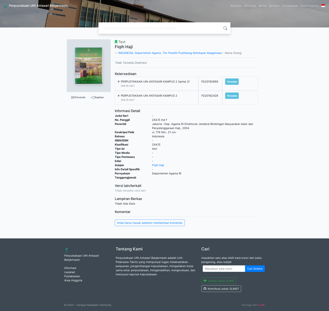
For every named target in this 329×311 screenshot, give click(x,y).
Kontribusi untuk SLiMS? (223, 288)
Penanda (80, 97)
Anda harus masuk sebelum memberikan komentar (149, 222)
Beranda (236, 5)
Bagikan (99, 97)
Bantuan (274, 5)
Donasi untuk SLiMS (221, 281)
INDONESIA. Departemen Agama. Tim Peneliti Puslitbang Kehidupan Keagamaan (170, 53)
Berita (262, 5)
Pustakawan (290, 5)
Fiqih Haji (158, 165)
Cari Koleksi (255, 268)
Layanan (69, 272)
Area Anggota (310, 5)
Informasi (250, 5)
